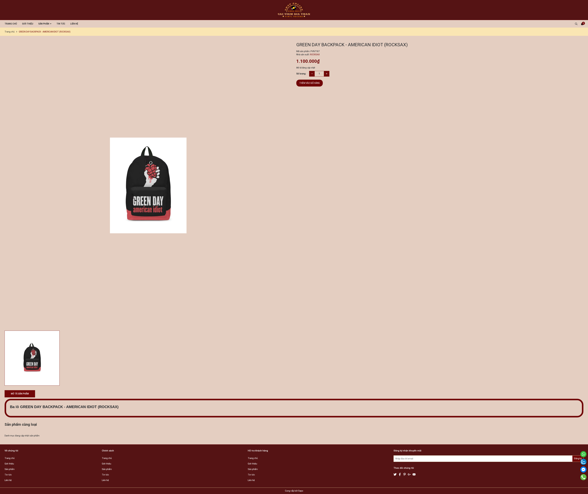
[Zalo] (583, 462)
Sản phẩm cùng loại (21, 424)
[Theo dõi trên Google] (409, 474)
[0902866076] (583, 477)
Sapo (300, 491)
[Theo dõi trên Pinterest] (405, 474)
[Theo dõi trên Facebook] (400, 474)
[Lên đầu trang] (582, 488)
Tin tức (61, 24)
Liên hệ (74, 24)
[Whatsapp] (583, 454)
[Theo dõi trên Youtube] (414, 474)
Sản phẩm (44, 24)
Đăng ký (578, 458)
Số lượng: (301, 73)
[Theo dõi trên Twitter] (395, 474)
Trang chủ (11, 24)
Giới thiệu (27, 24)
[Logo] (294, 10)
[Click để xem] (148, 185)
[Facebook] (583, 469)
